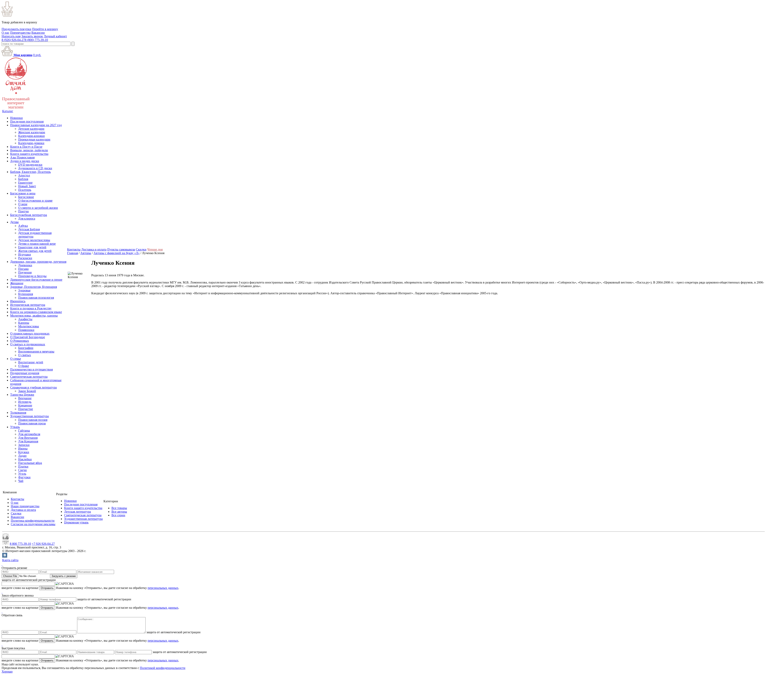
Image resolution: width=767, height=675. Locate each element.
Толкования (18, 412)
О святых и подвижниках (27, 344)
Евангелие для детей (32, 247)
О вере (22, 204)
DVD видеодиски (30, 164)
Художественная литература (29, 416)
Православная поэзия (32, 419)
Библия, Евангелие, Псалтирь (30, 171)
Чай (20, 481)
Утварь (15, 427)
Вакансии (38, 32)
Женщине (16, 283)
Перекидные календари (34, 139)
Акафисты (25, 319)
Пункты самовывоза (121, 249)
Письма (23, 269)
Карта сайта (10, 560)
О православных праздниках (30, 333)
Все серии (118, 515)
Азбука (23, 225)
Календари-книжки (31, 136)
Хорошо (7, 671)
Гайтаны (24, 430)
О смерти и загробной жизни (38, 207)
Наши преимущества (25, 506)
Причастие (25, 409)
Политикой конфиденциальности (162, 668)
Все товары (119, 508)
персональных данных (163, 588)
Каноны (23, 322)
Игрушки (24, 254)
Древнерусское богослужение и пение (36, 279)
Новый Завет (27, 186)
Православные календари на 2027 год (36, 125)
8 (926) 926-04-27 (13, 40)
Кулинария (25, 294)
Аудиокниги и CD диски (35, 168)
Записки (24, 445)
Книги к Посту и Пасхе (26, 146)
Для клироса (26, 218)
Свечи (22, 470)
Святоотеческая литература (29, 376)
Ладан (22, 455)
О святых (24, 355)
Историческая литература (27, 304)
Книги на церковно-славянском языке (36, 312)
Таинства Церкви (22, 394)
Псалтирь (24, 189)
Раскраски (25, 258)
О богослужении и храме (35, 200)
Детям (14, 222)
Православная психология (36, 297)
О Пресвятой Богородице (27, 337)
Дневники (25, 265)
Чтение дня (155, 249)
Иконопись (17, 301)
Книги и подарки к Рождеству (31, 308)
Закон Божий (27, 391)
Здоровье (24, 290)
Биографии (25, 348)
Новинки (16, 118)
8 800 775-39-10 (20, 543)
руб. (37, 55)
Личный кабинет (55, 36)
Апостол (24, 175)
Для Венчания (28, 437)
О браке (23, 366)
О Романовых (19, 340)
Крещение (25, 405)
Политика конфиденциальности (33, 520)
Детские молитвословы (34, 240)
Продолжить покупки (16, 29)
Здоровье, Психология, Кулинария (33, 286)
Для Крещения (28, 441)
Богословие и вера (22, 193)
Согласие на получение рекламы (33, 524)
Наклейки (25, 459)
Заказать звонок (32, 36)
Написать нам (11, 36)
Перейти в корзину (45, 29)
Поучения (25, 272)
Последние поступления (27, 121)
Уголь (22, 473)
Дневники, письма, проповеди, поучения (38, 261)
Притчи (23, 211)
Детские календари (31, 128)
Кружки (23, 452)
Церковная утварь (76, 522)
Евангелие (25, 182)
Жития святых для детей (35, 251)
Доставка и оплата (93, 249)
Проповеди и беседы (32, 276)
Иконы (23, 448)
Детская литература (77, 511)
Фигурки (24, 477)
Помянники (26, 330)
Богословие (26, 197)
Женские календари (31, 132)
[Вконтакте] (4, 556)
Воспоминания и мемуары (36, 351)
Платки (23, 466)
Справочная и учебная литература (33, 387)
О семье (15, 358)
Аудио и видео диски (24, 161)
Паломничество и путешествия (31, 369)
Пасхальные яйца (30, 463)
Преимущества (20, 32)
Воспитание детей (30, 362)
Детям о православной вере (37, 243)
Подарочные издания (24, 373)
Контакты (73, 249)
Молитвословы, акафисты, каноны (34, 315)
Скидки (141, 249)
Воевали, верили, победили (29, 150)
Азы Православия (22, 157)
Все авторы (119, 511)
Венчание (25, 398)
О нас (5, 32)
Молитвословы (28, 326)
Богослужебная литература (28, 215)
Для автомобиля (29, 434)
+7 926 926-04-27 (43, 543)
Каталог (7, 111)
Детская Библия (29, 229)
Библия (23, 179)
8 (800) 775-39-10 (36, 40)
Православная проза (32, 423)
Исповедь (24, 401)
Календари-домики (31, 143)
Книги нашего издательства (29, 154)
